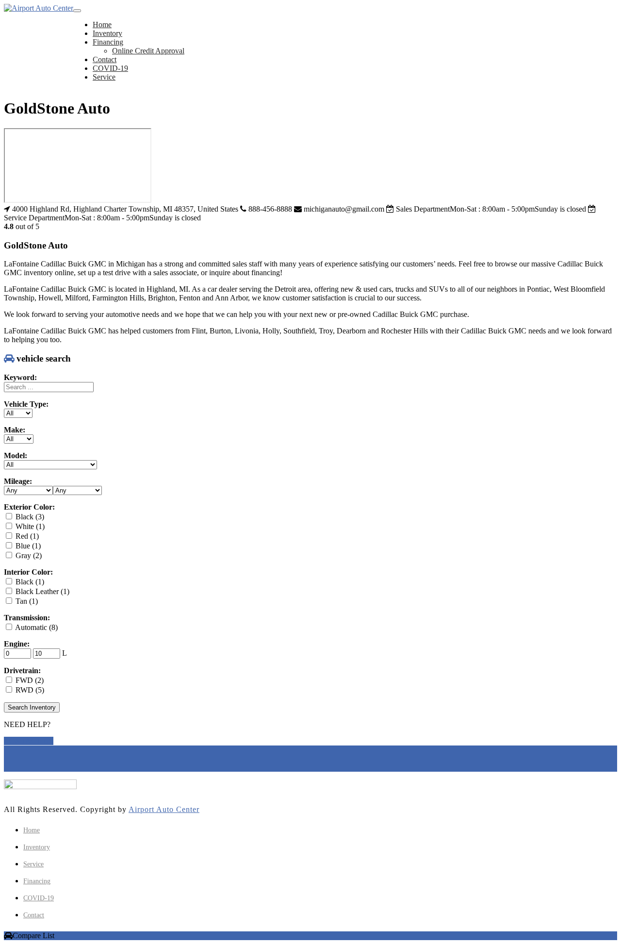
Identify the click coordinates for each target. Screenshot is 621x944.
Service (104, 77)
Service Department (34, 218)
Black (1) (29, 582)
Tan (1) (26, 601)
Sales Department (423, 209)
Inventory (107, 33)
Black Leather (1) (41, 591)
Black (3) (29, 517)
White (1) (29, 526)
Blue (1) (27, 546)
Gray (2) (28, 555)
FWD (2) (29, 680)
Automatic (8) (36, 627)
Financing (108, 42)
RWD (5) (29, 690)
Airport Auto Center (164, 809)
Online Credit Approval (148, 51)
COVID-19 (110, 68)
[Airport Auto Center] (38, 8)
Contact (104, 59)
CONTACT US (28, 741)
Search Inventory (32, 707)
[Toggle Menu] (77, 10)
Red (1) (26, 536)
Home (102, 24)
